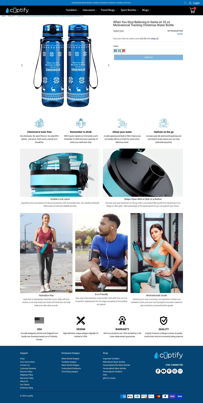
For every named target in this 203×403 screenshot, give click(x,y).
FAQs (22, 358)
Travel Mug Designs (69, 371)
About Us (24, 381)
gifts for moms (109, 378)
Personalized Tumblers (112, 371)
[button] (72, 10)
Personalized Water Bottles (114, 368)
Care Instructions (27, 362)
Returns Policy (26, 371)
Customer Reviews (28, 368)
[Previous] (22, 65)
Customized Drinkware (71, 368)
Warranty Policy (27, 378)
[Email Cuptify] (180, 371)
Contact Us (25, 365)
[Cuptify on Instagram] (174, 371)
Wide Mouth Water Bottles (114, 362)
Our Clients (24, 384)
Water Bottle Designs (70, 358)
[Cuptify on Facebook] (158, 371)
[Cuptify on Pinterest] (169, 371)
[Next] (108, 65)
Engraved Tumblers (111, 358)
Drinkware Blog (26, 388)
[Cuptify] (17, 10)
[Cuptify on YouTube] (163, 371)
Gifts (105, 375)
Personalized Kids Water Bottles (116, 365)
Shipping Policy (26, 375)
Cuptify (180, 34)
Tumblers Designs (69, 362)
